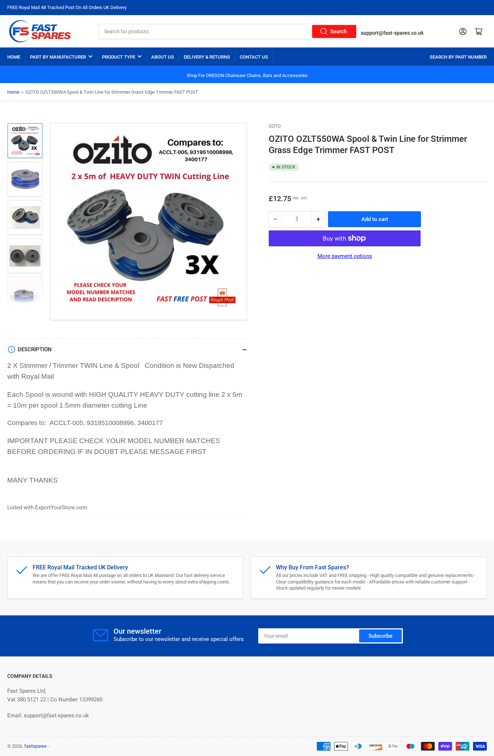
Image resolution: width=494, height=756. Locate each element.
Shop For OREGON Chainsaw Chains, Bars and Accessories (247, 75)
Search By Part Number (458, 57)
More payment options (345, 256)
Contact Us (254, 57)
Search (338, 31)
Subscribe (380, 636)
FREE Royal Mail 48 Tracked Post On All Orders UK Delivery (67, 7)
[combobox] (227, 31)
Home (13, 57)
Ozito (275, 126)
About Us (162, 57)
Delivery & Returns (207, 57)
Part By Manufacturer (58, 57)
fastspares (35, 746)
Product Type (118, 57)
